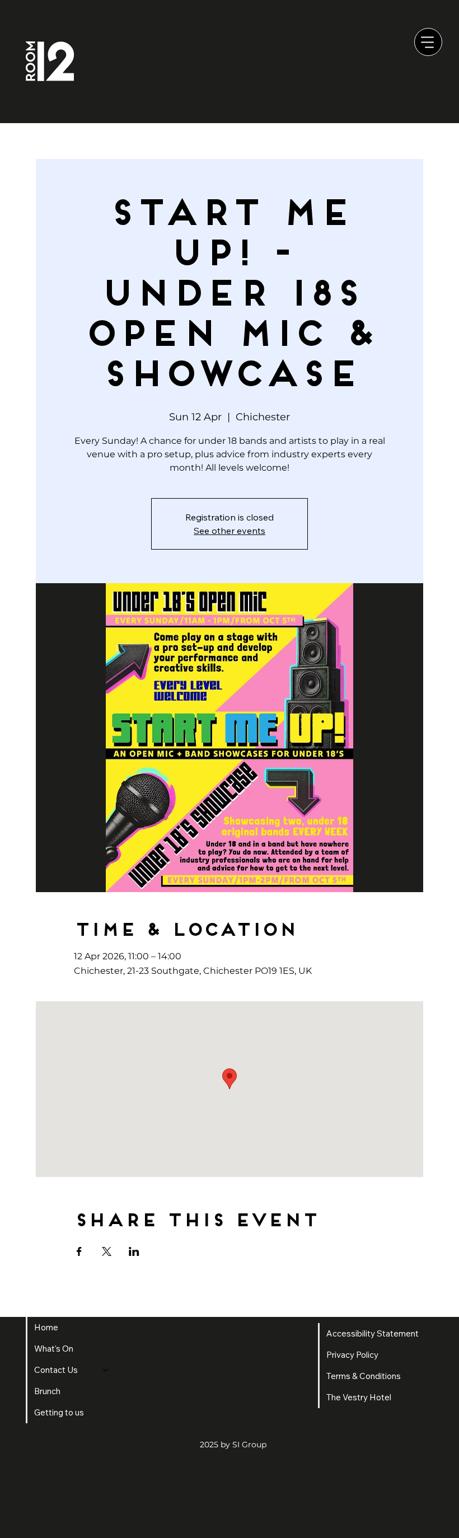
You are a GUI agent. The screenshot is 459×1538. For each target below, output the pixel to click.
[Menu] (428, 42)
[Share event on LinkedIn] (134, 1251)
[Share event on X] (106, 1251)
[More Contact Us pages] (106, 1370)
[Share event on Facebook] (79, 1251)
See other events (229, 530)
